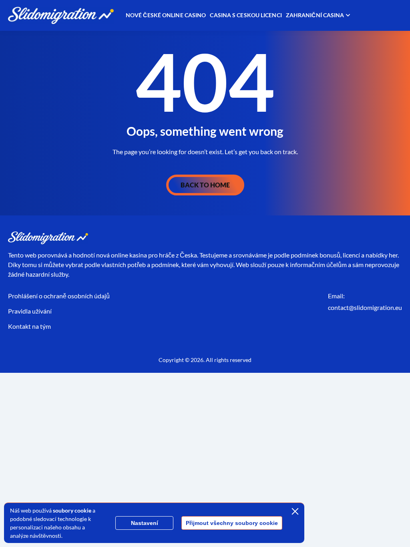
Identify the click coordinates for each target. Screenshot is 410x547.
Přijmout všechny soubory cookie (232, 523)
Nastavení (144, 523)
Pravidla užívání (30, 311)
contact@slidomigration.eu (365, 307)
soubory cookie (72, 510)
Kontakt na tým (29, 326)
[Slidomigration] (61, 15)
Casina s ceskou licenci (245, 15)
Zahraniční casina (315, 15)
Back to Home (205, 185)
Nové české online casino (166, 15)
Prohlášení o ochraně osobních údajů (59, 296)
